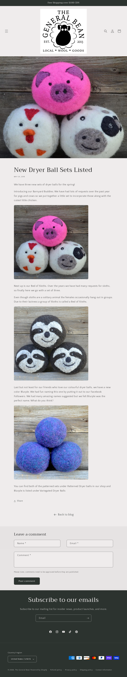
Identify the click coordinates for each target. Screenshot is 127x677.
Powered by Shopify (39, 670)
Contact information (104, 670)
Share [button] (20, 501)
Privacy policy (71, 670)
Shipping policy (86, 670)
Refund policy (56, 670)
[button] (6, 31)
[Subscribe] (87, 618)
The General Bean (22, 670)
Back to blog (66, 514)
